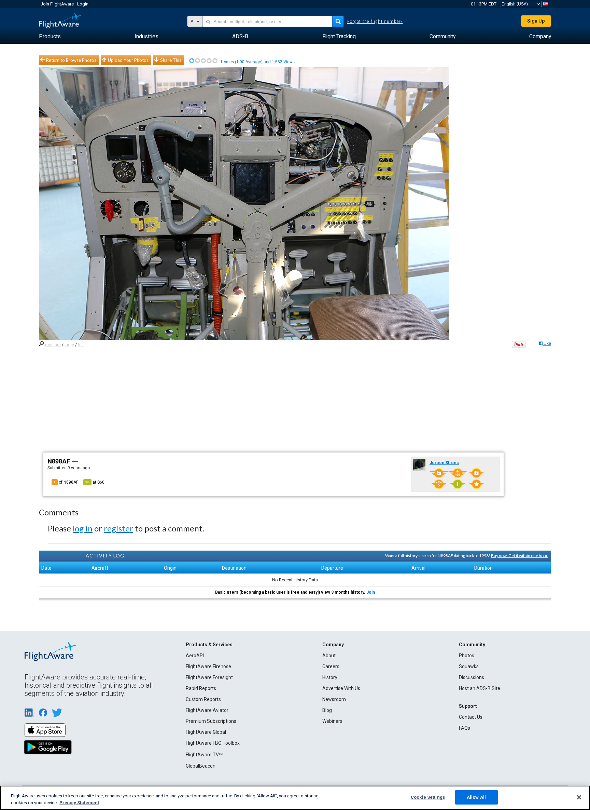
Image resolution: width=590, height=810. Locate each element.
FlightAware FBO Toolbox (213, 743)
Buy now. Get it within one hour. (519, 555)
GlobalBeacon (200, 766)
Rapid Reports (201, 688)
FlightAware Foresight (209, 677)
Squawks (469, 666)
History (329, 677)
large (69, 344)
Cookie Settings (428, 797)
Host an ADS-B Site (479, 688)
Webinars (332, 721)
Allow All (476, 797)
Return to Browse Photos (71, 60)
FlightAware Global (206, 732)
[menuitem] (49, 36)
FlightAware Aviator (207, 710)
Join (370, 592)
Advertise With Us (341, 688)
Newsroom (334, 699)
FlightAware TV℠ (204, 754)
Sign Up (536, 21)
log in (83, 528)
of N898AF (66, 482)
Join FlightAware (57, 3)
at (94, 482)
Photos (466, 655)
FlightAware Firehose (208, 666)
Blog (327, 710)
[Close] (579, 797)
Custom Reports (203, 699)
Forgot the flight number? (375, 21)
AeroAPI (195, 655)
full (81, 344)
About (329, 655)
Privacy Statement (79, 802)
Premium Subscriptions (211, 721)
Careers (330, 666)
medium (53, 344)
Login (82, 3)
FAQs (464, 728)
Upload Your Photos (128, 60)
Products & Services (209, 644)
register (118, 528)
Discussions (471, 677)
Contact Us (470, 717)
